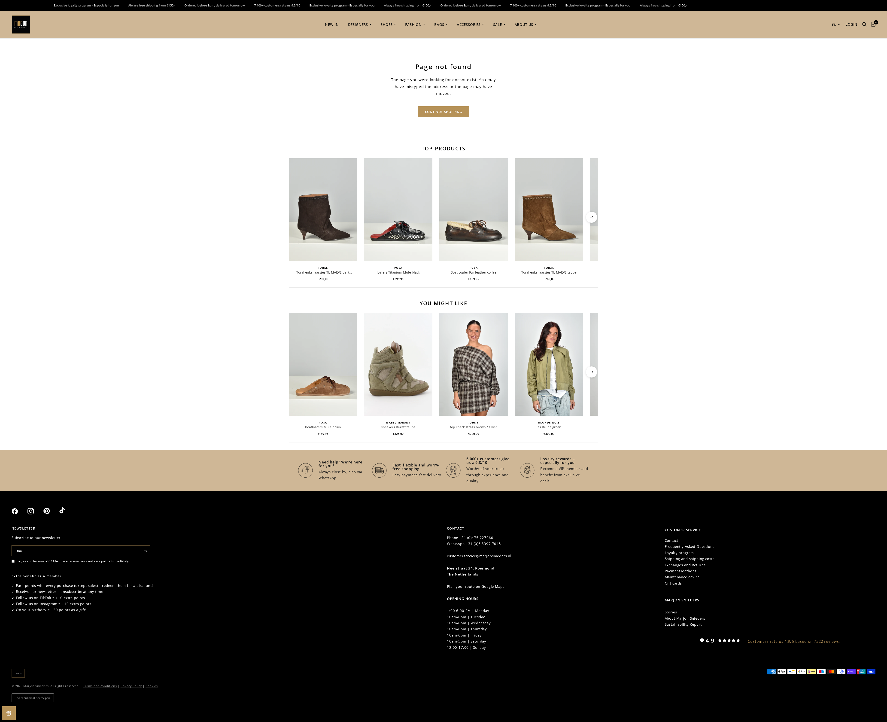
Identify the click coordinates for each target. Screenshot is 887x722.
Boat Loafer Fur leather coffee (473, 272)
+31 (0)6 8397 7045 (483, 543)
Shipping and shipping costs (689, 558)
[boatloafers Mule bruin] (323, 364)
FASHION (413, 24)
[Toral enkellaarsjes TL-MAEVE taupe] (549, 209)
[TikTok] (66, 511)
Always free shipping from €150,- (135, 5)
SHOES (386, 24)
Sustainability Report (683, 624)
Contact (671, 540)
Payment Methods (681, 571)
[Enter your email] (145, 550)
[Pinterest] (50, 511)
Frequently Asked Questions (689, 546)
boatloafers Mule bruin (323, 427)
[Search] (864, 24)
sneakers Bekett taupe (398, 427)
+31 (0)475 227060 (476, 537)
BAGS (439, 24)
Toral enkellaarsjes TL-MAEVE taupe (549, 272)
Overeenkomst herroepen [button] (32, 698)
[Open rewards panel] (9, 713)
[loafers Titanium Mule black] (398, 209)
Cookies (152, 686)
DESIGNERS (358, 24)
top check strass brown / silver (473, 427)
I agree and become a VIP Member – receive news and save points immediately (72, 561)
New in (332, 24)
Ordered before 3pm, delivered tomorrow (198, 5)
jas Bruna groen (549, 427)
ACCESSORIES (468, 24)
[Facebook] (19, 511)
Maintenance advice (682, 577)
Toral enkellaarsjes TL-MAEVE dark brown (322, 272)
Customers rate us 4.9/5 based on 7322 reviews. (794, 641)
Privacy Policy (131, 686)
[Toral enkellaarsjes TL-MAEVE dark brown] (323, 209)
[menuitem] (331, 24)
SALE (497, 24)
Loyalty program (679, 552)
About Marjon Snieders (685, 618)
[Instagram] (34, 511)
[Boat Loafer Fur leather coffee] (473, 209)
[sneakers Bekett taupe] (398, 364)
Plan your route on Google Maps (475, 586)
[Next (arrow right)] (591, 217)
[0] (872, 24)
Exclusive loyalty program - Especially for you (70, 5)
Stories (671, 612)
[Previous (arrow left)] (295, 217)
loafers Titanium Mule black (398, 272)
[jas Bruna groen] (549, 364)
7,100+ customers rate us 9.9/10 (261, 5)
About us (524, 24)
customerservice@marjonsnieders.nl (479, 556)
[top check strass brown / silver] (473, 364)
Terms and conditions (100, 686)
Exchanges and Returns (685, 565)
